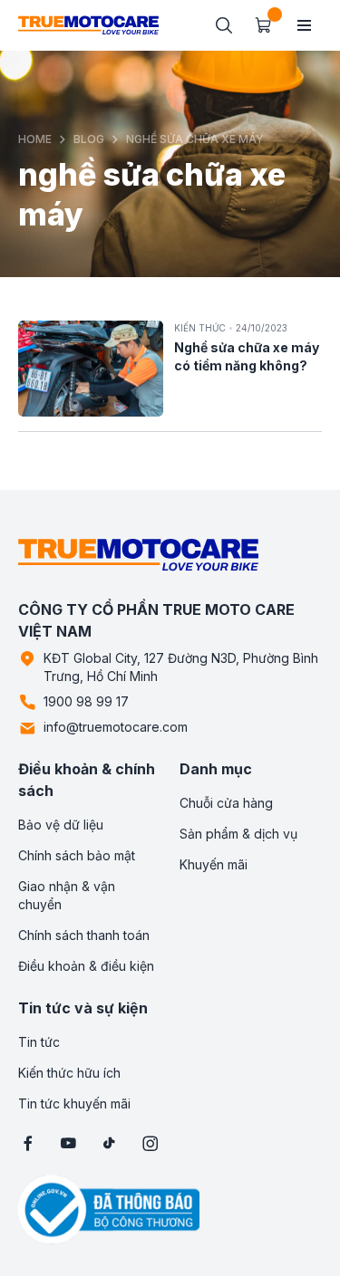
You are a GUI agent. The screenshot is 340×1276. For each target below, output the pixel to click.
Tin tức (39, 1042)
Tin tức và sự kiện (83, 1008)
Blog (88, 139)
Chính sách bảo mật (76, 855)
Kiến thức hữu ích (69, 1072)
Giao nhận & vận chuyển (66, 895)
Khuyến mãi (214, 864)
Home (35, 139)
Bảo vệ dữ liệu (60, 824)
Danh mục (216, 769)
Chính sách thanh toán (84, 935)
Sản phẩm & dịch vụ (238, 833)
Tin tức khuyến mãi (74, 1103)
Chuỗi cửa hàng (226, 803)
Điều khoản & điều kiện (86, 966)
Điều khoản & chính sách (86, 780)
